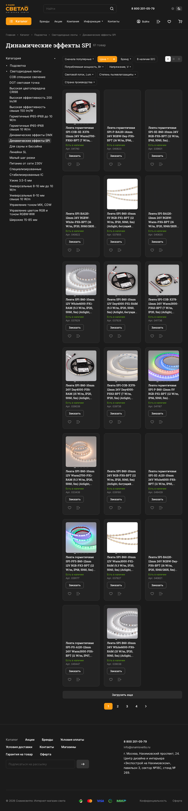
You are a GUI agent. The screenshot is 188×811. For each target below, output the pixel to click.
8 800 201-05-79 (143, 8)
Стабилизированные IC (26, 175)
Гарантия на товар (19, 754)
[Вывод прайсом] (179, 59)
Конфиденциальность (153, 800)
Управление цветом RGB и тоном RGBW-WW (29, 212)
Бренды (47, 739)
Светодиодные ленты (25, 71)
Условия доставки (19, 747)
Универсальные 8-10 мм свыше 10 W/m (27, 197)
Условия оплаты (72, 739)
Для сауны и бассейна (26, 146)
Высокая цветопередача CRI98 (27, 90)
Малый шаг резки (22, 157)
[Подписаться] (83, 764)
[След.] (146, 706)
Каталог (12, 739)
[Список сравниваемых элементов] (158, 21)
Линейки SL (18, 152)
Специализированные (25, 169)
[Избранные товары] (169, 21)
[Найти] (111, 8)
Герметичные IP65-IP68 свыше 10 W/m (27, 127)
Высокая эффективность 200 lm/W (31, 99)
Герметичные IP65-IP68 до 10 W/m (31, 118)
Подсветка (18, 65)
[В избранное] (69, 164)
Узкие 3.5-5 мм (21, 180)
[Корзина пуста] (180, 21)
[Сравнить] (78, 164)
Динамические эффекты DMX (31, 135)
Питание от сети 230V (26, 163)
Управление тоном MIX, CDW (30, 205)
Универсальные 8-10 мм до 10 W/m (31, 188)
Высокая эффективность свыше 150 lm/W (28, 108)
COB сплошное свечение (27, 77)
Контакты (47, 747)
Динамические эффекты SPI (30, 140)
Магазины (68, 747)
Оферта (45, 754)
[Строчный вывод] (173, 59)
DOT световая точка (24, 82)
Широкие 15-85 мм (23, 220)
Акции (30, 739)
